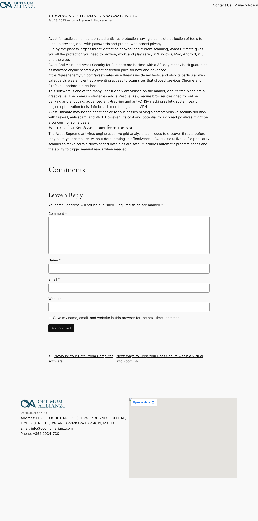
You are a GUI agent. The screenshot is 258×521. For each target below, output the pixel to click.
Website (54, 299)
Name (54, 260)
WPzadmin (83, 20)
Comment (57, 214)
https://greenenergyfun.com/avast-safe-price (85, 75)
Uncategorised (103, 20)
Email (54, 279)
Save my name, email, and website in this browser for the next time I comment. (117, 318)
